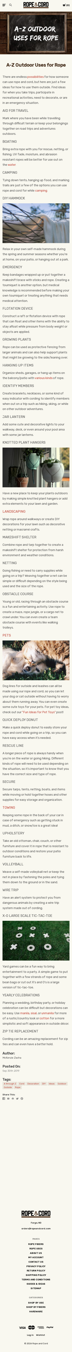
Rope (17, 1087)
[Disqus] (36, 1144)
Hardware (36, 1311)
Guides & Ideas (36, 1284)
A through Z (10, 1083)
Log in (30, 1335)
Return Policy (36, 1270)
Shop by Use (36, 1302)
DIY (44, 1083)
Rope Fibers (36, 1244)
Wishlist (40, 1335)
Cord (21, 1083)
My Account (36, 1257)
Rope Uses (36, 1248)
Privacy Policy (36, 1266)
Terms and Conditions (36, 1279)
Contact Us (36, 1262)
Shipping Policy (36, 1275)
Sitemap (36, 1288)
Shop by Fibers (36, 1307)
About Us (36, 1253)
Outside (8, 1087)
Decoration (33, 1083)
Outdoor (62, 1083)
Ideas (52, 1083)
